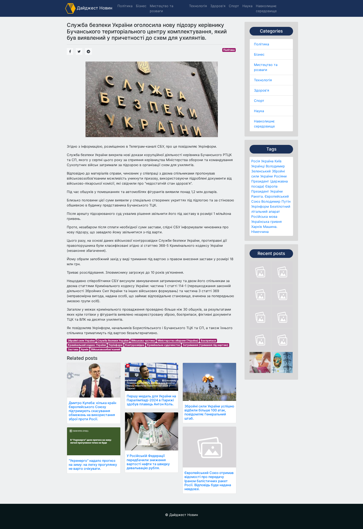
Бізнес (259, 54)
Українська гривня (266, 221)
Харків (256, 226)
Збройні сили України (81, 340)
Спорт (259, 100)
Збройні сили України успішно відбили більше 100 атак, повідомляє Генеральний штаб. (209, 412)
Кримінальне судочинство (163, 345)
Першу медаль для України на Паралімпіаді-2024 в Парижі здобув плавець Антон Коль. (151, 400)
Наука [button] (247, 6)
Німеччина (260, 232)
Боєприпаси (208, 340)
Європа (271, 186)
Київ (278, 161)
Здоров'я (261, 90)
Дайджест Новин (94, 8)
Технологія (263, 80)
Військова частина (143, 340)
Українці (258, 166)
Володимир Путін (276, 201)
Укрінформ (260, 206)
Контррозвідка (134, 345)
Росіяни (280, 176)
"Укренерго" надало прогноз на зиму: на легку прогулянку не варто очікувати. (93, 464)
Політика (261, 44)
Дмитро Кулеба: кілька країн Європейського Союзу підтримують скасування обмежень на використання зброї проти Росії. (92, 411)
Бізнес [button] (141, 6)
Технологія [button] (198, 6)
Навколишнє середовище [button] (266, 8)
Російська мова (264, 216)
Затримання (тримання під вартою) (205, 345)
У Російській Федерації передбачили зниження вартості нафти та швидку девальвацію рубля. (148, 462)
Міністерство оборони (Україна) (178, 340)
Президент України (267, 191)
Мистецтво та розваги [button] (161, 8)
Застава (73, 349)
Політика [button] (125, 6)
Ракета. (257, 196)
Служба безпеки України (113, 340)
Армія (84, 349)
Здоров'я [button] (217, 6)
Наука (259, 111)
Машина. (270, 226)
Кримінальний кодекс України (87, 345)
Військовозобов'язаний (105, 349)
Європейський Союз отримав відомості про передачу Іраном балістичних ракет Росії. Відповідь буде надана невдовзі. (209, 481)
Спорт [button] (234, 6)
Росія (255, 161)
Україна (267, 161)
